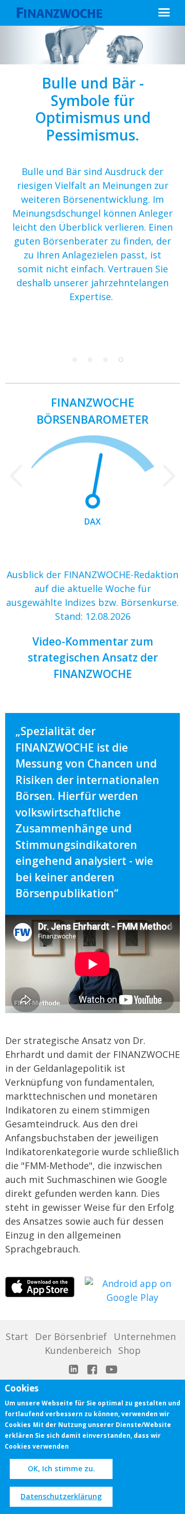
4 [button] (121, 360)
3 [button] (105, 360)
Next (169, 474)
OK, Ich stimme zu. (61, 1468)
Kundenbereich (78, 1350)
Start (17, 1336)
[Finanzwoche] (61, 13)
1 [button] (74, 360)
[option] (92, 175)
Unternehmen (145, 1336)
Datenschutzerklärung (61, 1496)
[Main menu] (164, 12)
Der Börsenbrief (71, 1336)
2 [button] (90, 360)
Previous (16, 474)
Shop (129, 1350)
